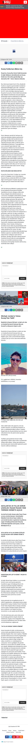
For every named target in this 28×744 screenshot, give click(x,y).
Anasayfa (4, 730)
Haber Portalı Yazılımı (8, 741)
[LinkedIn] (11, 63)
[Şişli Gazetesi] (6, 2)
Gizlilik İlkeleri (21, 730)
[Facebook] (6, 63)
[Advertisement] (14, 24)
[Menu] (25, 2)
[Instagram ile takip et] (17, 736)
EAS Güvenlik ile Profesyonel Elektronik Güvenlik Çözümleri (16, 6)
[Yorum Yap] (22, 63)
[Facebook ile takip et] (7, 736)
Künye (9, 730)
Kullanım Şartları (10, 732)
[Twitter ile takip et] (10, 736)
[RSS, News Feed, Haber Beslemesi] (21, 736)
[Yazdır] (19, 63)
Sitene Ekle (18, 732)
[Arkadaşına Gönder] (16, 63)
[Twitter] (8, 63)
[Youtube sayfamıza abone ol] (14, 736)
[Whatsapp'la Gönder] (14, 63)
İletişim (14, 730)
